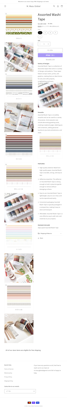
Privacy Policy (8, 377)
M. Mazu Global (31, 406)
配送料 (39, 26)
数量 (39, 40)
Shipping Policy (8, 381)
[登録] (34, 391)
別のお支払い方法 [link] (50, 59)
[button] (5, 6)
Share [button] (41, 238)
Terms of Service (9, 369)
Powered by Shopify (38, 406)
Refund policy (8, 373)
